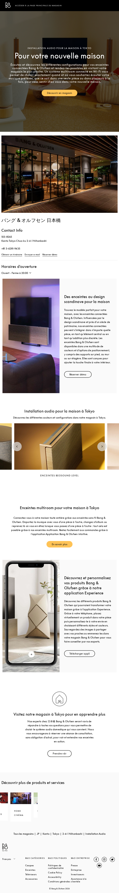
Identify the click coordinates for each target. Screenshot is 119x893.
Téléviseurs (36, 874)
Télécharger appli (82, 654)
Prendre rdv (62, 754)
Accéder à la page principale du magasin (38, 5)
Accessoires (36, 879)
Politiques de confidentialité (59, 866)
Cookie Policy (59, 872)
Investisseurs (82, 874)
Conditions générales (59, 881)
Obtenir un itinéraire (11, 254)
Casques (36, 865)
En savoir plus (62, 545)
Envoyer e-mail (32, 254)
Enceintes (36, 870)
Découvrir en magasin (62, 93)
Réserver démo (49, 254)
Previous (17, 446)
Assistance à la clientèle (82, 880)
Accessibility (59, 877)
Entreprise (82, 870)
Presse (82, 865)
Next (102, 446)
